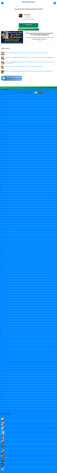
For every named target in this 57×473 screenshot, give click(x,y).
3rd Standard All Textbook (7, 115)
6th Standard (4, 126)
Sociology (3, 359)
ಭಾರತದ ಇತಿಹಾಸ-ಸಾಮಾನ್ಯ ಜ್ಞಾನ (8, 396)
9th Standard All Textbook (7, 142)
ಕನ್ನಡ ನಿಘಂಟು (4, 383)
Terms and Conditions (32, 90)
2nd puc (3, 107)
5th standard (4, 120)
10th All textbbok (5, 93)
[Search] (55, 3)
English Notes (4, 168)
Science (3, 334)
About (10, 90)
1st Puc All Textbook (6, 101)
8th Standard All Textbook (7, 139)
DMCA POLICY (42, 90)
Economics (3, 152)
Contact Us (15, 90)
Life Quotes (4, 268)
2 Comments (9, 446)
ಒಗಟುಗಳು (3, 377)
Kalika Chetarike (5, 209)
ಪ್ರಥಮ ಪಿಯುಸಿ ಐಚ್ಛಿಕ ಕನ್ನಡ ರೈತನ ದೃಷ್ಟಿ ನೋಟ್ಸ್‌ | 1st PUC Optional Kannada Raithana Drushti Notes (27, 450)
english (2, 163)
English (3, 158)
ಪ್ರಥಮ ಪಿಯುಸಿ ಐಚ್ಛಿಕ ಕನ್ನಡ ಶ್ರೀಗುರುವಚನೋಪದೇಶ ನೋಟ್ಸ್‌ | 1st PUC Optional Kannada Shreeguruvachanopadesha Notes (24, 455)
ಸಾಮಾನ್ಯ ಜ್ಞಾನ (4, 409)
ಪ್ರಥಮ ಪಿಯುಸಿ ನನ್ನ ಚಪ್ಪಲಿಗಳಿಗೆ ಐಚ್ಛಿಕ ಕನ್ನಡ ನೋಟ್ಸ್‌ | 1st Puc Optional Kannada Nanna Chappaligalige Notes (29, 57)
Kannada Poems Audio (6, 259)
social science (4, 353)
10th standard (4, 96)
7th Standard (4, 131)
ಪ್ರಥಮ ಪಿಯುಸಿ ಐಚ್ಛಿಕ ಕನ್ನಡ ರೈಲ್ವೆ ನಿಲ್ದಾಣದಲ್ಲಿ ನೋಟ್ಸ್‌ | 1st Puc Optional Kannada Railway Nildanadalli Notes (29, 71)
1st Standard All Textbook (7, 104)
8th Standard (4, 136)
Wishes (3, 372)
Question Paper (5, 294)
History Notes (4, 201)
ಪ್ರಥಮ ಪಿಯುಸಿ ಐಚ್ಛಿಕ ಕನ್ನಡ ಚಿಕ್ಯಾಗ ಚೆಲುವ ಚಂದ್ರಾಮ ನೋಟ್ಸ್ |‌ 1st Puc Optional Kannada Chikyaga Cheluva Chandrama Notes (28, 464)
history (2, 198)
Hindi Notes (4, 193)
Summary (3, 367)
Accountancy (4, 144)
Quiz (2, 329)
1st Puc (3, 99)
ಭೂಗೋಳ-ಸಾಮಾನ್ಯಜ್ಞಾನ (6, 399)
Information (4, 203)
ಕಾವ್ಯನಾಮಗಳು (4, 385)
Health (2, 184)
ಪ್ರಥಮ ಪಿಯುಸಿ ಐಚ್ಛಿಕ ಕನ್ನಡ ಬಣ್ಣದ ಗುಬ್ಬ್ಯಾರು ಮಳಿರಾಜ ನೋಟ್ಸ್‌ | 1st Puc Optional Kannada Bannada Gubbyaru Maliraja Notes (29, 459)
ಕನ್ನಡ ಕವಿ (3, 380)
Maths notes (4, 273)
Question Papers (5, 326)
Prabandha (3, 292)
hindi (2, 187)
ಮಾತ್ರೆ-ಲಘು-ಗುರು (5, 401)
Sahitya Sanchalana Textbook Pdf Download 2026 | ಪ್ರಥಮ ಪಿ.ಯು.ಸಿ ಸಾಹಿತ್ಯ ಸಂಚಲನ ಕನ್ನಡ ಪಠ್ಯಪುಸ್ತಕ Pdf (28, 445)
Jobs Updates (4, 206)
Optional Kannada (5, 284)
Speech (2, 364)
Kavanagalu (4, 265)
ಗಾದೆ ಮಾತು (3, 388)
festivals (3, 179)
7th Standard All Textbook (7, 134)
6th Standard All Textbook (7, 128)
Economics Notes (5, 155)
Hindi (2, 190)
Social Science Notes (6, 356)
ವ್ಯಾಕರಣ (3, 407)
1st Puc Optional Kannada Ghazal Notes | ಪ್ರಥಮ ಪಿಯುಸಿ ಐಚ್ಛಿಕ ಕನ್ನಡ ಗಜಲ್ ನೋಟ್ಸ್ (24, 66)
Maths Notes (4, 276)
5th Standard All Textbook (7, 123)
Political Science (5, 289)
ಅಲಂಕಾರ (3, 375)
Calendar (3, 150)
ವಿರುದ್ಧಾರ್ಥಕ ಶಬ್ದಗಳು (5, 404)
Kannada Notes (4, 233)
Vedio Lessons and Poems (7, 369)
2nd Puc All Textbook (6, 109)
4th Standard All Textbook (7, 117)
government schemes (6, 182)
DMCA (47, 90)
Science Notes (4, 340)
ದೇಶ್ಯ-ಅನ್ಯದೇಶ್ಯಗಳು (5, 393)
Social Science (4, 348)
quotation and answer (6, 332)
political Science (5, 286)
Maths (2, 270)
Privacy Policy (22, 90)
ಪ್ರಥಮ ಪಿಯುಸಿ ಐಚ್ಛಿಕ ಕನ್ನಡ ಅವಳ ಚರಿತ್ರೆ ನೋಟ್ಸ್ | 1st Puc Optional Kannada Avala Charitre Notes (27, 52)
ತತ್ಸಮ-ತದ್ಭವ (3, 391)
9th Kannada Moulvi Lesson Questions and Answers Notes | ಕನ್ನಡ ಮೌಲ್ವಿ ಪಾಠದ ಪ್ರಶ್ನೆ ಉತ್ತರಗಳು (39, 33)
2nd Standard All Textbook (7, 112)
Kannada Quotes (5, 262)
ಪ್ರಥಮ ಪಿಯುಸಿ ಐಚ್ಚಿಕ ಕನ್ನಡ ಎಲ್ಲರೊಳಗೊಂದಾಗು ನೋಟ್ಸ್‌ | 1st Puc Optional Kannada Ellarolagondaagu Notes (29, 440)
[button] (2, 3)
